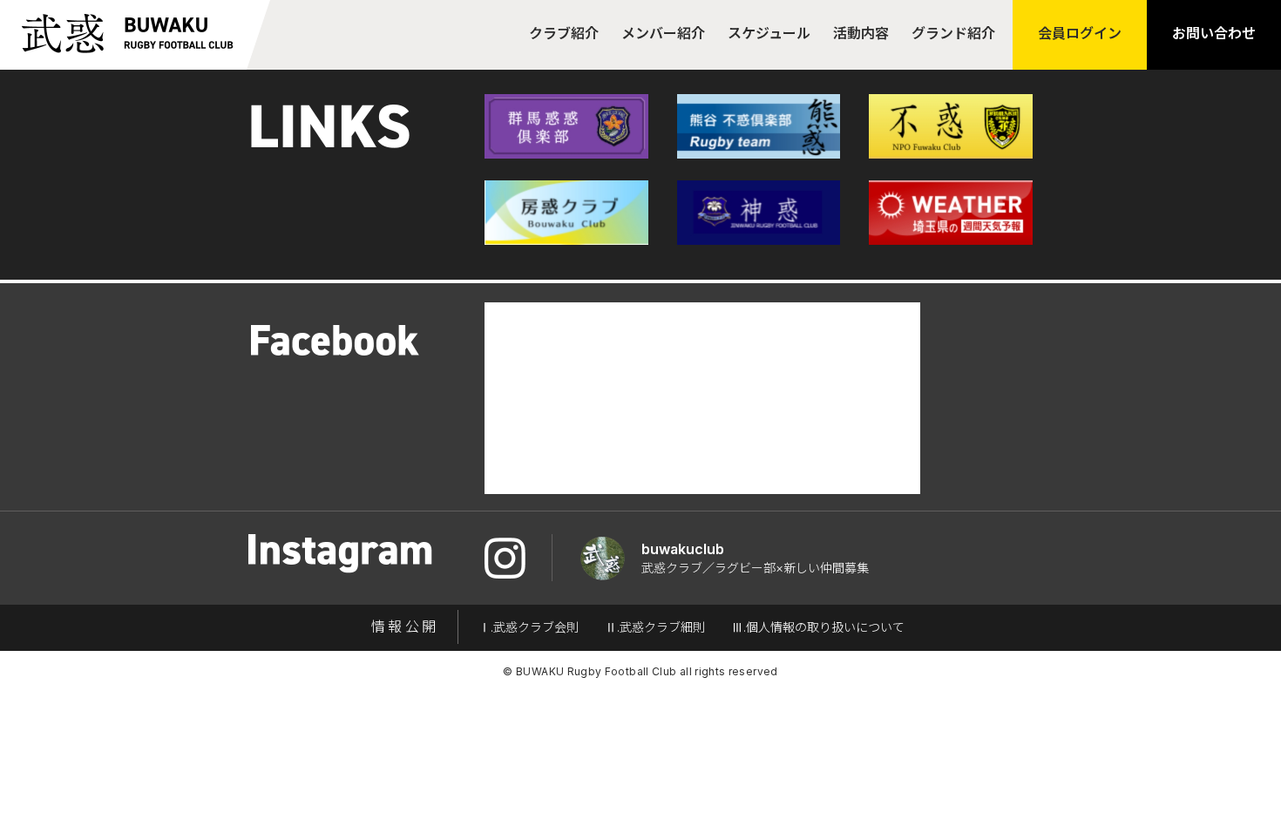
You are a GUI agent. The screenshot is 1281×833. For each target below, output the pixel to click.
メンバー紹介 (663, 33)
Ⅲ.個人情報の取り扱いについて (818, 627)
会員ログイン (1080, 33)
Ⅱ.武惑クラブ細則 (655, 627)
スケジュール (769, 33)
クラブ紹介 (564, 33)
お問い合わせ (1214, 33)
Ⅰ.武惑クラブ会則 (528, 627)
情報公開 (404, 626)
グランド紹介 (953, 33)
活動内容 (861, 33)
